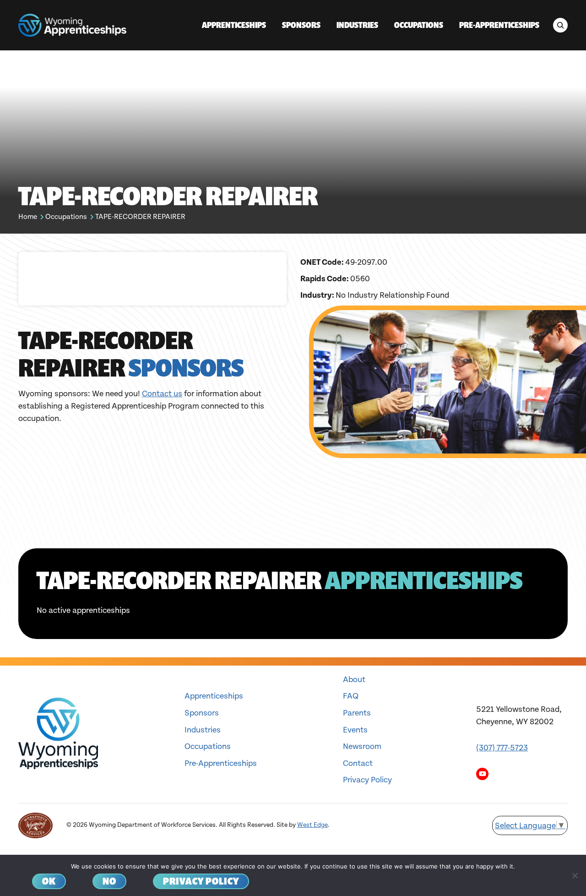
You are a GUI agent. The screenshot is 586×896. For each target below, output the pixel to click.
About (354, 679)
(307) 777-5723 (502, 748)
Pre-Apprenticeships (220, 763)
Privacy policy (201, 881)
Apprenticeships (213, 696)
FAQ (350, 696)
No (109, 881)
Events (355, 730)
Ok (49, 881)
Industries (202, 730)
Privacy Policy (367, 780)
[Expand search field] (560, 25)
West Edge (312, 825)
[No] (574, 875)
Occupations (66, 217)
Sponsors (201, 713)
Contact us (162, 394)
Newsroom (362, 746)
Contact (358, 763)
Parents (357, 713)
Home (27, 217)
